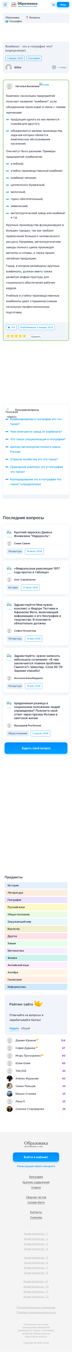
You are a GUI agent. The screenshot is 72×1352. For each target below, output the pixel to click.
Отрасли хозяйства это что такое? (34, 459)
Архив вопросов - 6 (36, 1262)
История (13, 587)
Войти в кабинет (36, 1157)
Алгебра (13, 972)
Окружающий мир (19, 921)
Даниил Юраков (26, 1040)
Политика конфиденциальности (36, 1312)
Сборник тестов (36, 1197)
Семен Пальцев (25, 1086)
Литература (15, 551)
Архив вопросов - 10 (36, 1286)
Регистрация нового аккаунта (36, 1166)
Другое (12, 936)
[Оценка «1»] (8, 336)
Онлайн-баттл (36, 1202)
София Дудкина (25, 1047)
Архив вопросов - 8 (36, 1272)
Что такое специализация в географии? (38, 439)
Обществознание (17, 733)
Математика (16, 950)
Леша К (20, 1101)
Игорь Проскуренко (28, 1055)
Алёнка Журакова (27, 1078)
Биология (14, 928)
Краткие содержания (36, 1182)
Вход (63, 4)
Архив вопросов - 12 (36, 1296)
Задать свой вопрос (36, 748)
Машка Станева (26, 1093)
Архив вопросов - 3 (36, 1243)
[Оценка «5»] (24, 336)
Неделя (14, 1028)
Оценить (36, 336)
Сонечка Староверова (30, 1108)
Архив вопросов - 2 (36, 1238)
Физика (12, 957)
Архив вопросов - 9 (35, 1281)
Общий (25, 1028)
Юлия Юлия (23, 1063)
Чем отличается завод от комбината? (36, 431)
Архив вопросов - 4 (36, 1248)
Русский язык (16, 907)
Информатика (17, 986)
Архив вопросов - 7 (36, 1267)
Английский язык (18, 965)
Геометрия (15, 979)
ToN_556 (21, 1070)
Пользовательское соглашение (36, 1307)
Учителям (36, 1217)
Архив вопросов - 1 (36, 1233)
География (34, 58)
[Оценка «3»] (16, 336)
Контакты (36, 1212)
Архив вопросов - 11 (35, 1291)
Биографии (36, 1176)
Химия (12, 943)
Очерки (36, 1187)
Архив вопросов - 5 (36, 1257)
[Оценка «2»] (12, 336)
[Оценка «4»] (20, 336)
